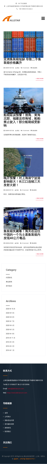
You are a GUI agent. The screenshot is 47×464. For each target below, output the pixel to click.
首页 (6, 413)
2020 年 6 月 (10, 325)
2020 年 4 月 (10, 334)
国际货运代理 (9, 420)
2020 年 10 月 (10, 309)
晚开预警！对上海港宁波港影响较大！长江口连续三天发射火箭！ (22, 181)
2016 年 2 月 (10, 346)
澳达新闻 (34, 68)
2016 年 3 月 (10, 342)
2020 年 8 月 (10, 317)
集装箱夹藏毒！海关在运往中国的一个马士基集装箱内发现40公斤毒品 (22, 234)
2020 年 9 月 (10, 313)
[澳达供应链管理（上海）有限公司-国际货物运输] (12, 13)
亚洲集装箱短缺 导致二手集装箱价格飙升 (22, 60)
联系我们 (8, 431)
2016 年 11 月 (10, 338)
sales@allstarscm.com (16, 389)
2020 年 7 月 (10, 321)
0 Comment (26, 68)
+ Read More (39, 78)
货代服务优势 (9, 424)
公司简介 (8, 416)
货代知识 (9, 286)
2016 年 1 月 (10, 350)
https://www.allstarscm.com (17, 393)
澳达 (18, 68)
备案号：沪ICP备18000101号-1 (24, 459)
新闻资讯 (8, 428)
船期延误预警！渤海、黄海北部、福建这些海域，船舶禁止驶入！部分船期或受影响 (22, 120)
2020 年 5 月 (10, 329)
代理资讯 (9, 277)
